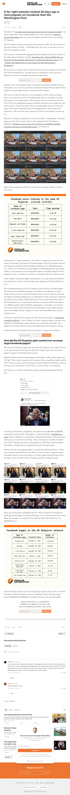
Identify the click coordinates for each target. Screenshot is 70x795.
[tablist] (11, 646)
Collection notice (49, 783)
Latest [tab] (10, 710)
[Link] (1, 342)
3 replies (12, 678)
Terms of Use (43, 754)
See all (7, 757)
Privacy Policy (47, 756)
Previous (10, 633)
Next (60, 633)
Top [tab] (6, 710)
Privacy (37, 783)
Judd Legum (7, 21)
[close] (51, 728)
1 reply (11, 693)
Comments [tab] (8, 646)
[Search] (45, 3)
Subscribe (56, 4)
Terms (42, 783)
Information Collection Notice (34, 756)
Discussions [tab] (17, 710)
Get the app (43, 787)
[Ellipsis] (65, 661)
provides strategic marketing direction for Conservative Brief (38, 32)
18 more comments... (10, 701)
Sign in (64, 4)
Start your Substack (30, 787)
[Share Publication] (49, 3)
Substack (26, 791)
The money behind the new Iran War (18, 715)
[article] (35, 719)
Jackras (10, 662)
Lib (8, 683)
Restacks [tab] (15, 646)
